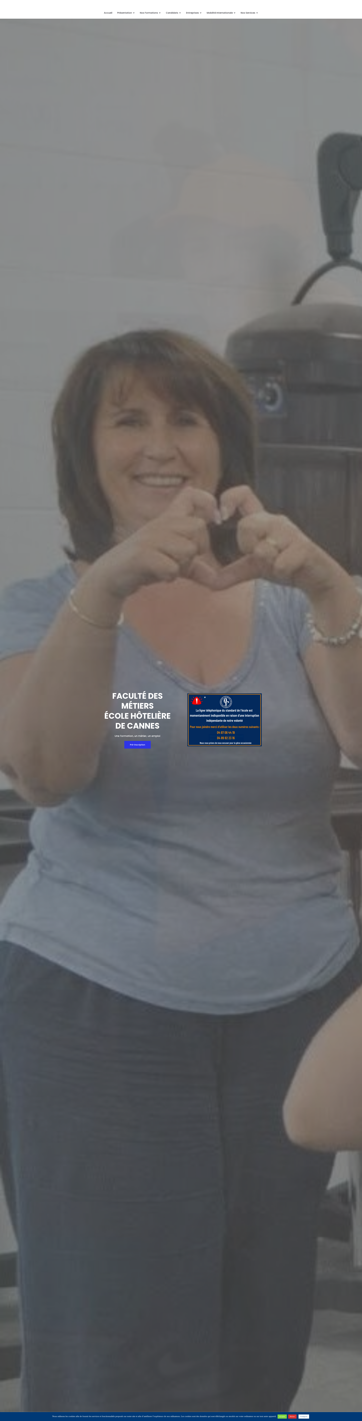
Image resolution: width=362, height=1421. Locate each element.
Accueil (108, 12)
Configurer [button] (303, 1416)
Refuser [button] (292, 1416)
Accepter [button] (282, 1416)
